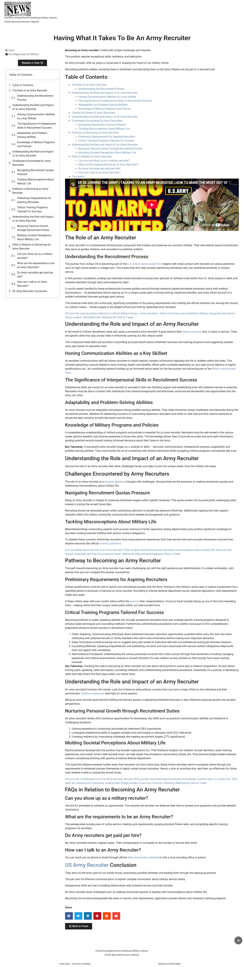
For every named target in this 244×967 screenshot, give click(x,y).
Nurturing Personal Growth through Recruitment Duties (33, 228)
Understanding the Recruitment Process (35, 97)
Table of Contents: (23, 85)
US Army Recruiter (87, 865)
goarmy (134, 601)
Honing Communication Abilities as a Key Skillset (36, 116)
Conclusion (78, 176)
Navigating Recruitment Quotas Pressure (35, 172)
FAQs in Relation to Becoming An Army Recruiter (31, 246)
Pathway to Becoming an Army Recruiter (30, 190)
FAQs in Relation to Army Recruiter (92, 156)
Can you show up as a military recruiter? (34, 255)
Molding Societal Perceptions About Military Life (34, 237)
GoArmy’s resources (92, 693)
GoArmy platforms (110, 543)
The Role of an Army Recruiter (29, 90)
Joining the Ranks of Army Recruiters (93, 112)
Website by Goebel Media (169, 964)
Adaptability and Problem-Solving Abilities (32, 135)
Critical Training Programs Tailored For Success (32, 209)
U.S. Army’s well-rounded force (145, 263)
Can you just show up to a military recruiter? (104, 160)
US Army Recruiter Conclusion (29, 291)
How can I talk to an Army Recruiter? (32, 283)
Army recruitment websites (143, 857)
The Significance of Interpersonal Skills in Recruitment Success (36, 125)
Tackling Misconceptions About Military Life (35, 181)
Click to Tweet (125, 317)
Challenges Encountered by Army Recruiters (31, 162)
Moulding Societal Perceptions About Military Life (107, 152)
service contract (191, 331)
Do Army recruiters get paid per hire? (35, 274)
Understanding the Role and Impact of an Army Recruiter (32, 107)
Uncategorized (16, 54)
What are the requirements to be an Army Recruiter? (35, 265)
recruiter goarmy (113, 481)
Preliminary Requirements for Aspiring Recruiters (34, 200)
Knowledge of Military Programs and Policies (36, 144)
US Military (32, 54)
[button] (69, 916)
